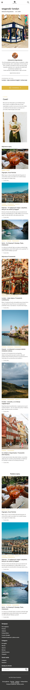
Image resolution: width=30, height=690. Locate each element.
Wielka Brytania (14, 295)
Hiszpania (4, 654)
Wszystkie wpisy (15, 73)
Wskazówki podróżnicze (8, 205)
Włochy (17, 204)
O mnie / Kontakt (6, 635)
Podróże (4, 204)
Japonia (4, 647)
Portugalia (10, 347)
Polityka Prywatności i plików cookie (10, 637)
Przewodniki (10, 204)
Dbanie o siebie (6, 170)
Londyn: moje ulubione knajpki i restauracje (14, 80)
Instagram (4, 660)
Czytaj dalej (6, 180)
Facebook (4, 662)
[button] (15, 2)
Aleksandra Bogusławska (7, 11)
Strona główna (5, 626)
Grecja (4, 241)
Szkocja (17, 399)
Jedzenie (4, 631)
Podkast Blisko (5, 633)
